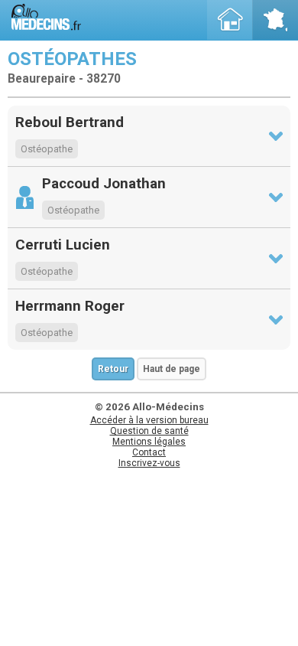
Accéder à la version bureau (149, 420)
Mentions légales (149, 441)
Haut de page (171, 369)
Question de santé (149, 431)
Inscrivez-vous (149, 463)
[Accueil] (230, 20)
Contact (149, 452)
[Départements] (275, 20)
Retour (113, 369)
